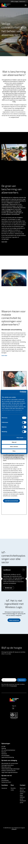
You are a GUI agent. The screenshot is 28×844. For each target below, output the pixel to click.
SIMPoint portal (22, 798)
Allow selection (14, 446)
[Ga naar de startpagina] (14, 699)
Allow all (14, 442)
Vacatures (4, 788)
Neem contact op (14, 620)
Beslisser (3, 778)
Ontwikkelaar (5, 780)
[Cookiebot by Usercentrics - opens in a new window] (20, 392)
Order (21, 795)
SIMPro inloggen (15, 1)
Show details (20, 437)
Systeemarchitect (6, 782)
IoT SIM (3, 746)
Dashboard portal (23, 801)
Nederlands (22, 1)
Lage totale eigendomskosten (9, 772)
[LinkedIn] (13, 708)
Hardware (4, 753)
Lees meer (4, 241)
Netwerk (3, 752)
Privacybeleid (13, 685)
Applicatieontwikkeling (7, 757)
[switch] (24, 422)
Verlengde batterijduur (7, 765)
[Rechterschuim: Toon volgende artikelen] (26, 579)
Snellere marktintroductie (8, 770)
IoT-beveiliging (5, 755)
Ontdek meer (8, 588)
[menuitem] (14, 1)
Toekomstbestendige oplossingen (10, 768)
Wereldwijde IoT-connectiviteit (9, 763)
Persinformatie (13, 789)
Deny (14, 451)
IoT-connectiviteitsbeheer (8, 750)
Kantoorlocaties (23, 792)
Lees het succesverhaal (11, 500)
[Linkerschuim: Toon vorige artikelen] (1, 579)
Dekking (3, 748)
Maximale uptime (6, 767)
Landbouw (7, 570)
